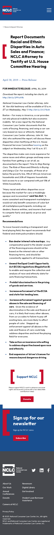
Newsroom (27, 483)
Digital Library (28, 487)
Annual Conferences (8, 492)
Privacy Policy (8, 511)
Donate (27, 399)
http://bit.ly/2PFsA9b (13, 97)
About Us (7, 483)
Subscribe (21, 438)
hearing (37, 145)
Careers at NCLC (10, 504)
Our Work (7, 487)
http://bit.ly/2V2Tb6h (39, 109)
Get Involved (28, 491)
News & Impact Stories (13, 27)
